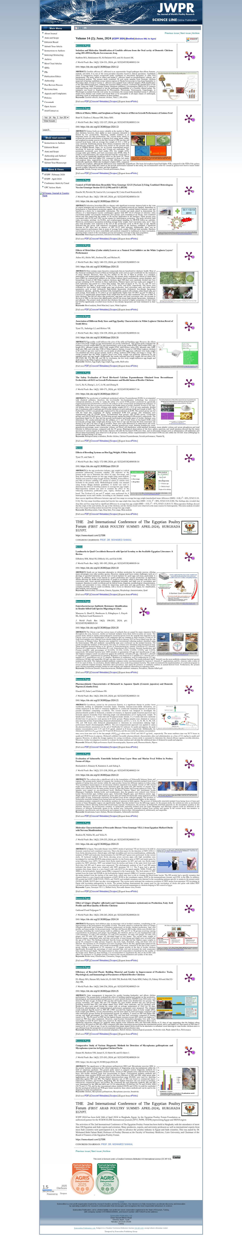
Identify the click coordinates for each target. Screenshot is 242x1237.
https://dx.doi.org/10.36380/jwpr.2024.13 (100, 127)
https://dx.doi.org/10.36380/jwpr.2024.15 (100, 266)
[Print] (80, 28)
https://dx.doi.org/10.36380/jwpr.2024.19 (100, 568)
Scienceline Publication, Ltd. (85, 1228)
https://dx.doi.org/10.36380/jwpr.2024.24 (100, 919)
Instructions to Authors (54, 142)
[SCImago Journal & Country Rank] (56, 195)
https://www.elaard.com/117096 (90, 535)
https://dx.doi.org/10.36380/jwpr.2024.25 (100, 991)
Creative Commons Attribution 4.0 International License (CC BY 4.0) (144, 1159)
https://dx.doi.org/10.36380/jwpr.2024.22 (100, 775)
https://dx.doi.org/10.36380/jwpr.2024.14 (100, 201)
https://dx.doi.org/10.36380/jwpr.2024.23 (100, 844)
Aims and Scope (51, 151)
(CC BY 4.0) (139, 1228)
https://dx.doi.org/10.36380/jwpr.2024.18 (100, 466)
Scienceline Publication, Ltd (121, 1216)
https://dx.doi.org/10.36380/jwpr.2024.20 (100, 627)
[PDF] (76, 28)
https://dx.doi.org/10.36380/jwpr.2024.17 (100, 394)
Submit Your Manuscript (55, 162)
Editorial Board (51, 147)
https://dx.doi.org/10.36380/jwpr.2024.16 (100, 337)
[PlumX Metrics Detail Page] (189, 56)
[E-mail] (85, 28)
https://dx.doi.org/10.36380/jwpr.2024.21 (100, 700)
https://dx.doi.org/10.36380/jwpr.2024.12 (100, 67)
